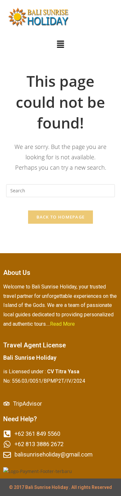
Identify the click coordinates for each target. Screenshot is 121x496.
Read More (62, 324)
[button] (60, 44)
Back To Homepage (60, 217)
